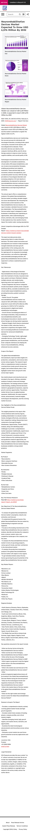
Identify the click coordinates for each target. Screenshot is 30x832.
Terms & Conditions (22, 826)
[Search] (20, 14)
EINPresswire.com (10, 121)
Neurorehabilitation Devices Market (16, 125)
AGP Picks (4, 2)
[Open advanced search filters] (23, 14)
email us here (5, 746)
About (8, 822)
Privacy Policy (23, 829)
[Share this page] (28, 14)
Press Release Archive (17, 822)
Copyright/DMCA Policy (10, 829)
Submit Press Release (8, 826)
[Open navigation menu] (2, 14)
